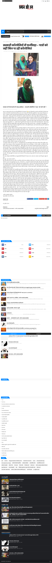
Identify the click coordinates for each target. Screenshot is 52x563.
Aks (2, 399)
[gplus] (49, 1)
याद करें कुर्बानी (4, 440)
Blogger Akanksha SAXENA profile (8, 404)
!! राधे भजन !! (9, 313)
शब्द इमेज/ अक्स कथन (5, 448)
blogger (39, 215)
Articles (3, 401)
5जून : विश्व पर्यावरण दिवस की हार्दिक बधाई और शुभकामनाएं (20, 507)
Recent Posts (13, 333)
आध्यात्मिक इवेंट (4, 418)
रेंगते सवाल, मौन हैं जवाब (27, 36)
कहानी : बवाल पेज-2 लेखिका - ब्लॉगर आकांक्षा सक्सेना (17, 297)
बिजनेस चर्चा (4, 431)
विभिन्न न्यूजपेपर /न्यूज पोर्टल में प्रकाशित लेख (9, 444)
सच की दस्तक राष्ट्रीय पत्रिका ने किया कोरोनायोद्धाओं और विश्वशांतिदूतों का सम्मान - (25, 525)
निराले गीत (3, 425)
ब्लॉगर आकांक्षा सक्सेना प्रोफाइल (7, 436)
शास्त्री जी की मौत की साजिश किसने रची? (17, 491)
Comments (38, 333)
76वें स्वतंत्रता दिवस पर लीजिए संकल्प (16, 479)
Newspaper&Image (5, 410)
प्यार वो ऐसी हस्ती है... (11, 323)
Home (4, 41)
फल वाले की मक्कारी (13, 348)
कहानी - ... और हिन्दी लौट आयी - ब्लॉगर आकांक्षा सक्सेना (18, 318)
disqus (43, 215)
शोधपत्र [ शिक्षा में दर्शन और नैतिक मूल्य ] (8, 450)
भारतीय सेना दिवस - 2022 (14, 485)
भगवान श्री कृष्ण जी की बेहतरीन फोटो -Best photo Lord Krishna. (19, 292)
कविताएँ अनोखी (20, 36)
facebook (48, 215)
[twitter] (44, 1)
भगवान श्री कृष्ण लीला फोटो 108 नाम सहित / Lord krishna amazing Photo (21, 328)
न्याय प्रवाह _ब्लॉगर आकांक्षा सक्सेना (16, 354)
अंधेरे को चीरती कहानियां (40, 36)
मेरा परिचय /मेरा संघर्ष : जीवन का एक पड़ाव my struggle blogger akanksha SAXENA (23, 287)
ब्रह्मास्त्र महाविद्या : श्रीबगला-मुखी (13, 308)
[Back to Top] (50, 561)
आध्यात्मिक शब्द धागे (5, 421)
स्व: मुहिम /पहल (17, 41)
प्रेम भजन (3, 427)
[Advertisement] (26, 20)
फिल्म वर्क (3, 429)
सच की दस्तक (4, 453)
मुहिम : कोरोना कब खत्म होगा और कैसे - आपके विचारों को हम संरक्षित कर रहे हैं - (24, 519)
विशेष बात (13, 41)
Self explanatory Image (6, 412)
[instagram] (47, 1)
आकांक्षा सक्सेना (4, 416)
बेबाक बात (3, 433)
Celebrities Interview (6, 406)
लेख (11, 41)
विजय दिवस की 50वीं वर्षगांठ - (15, 497)
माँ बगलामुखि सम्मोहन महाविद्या (13, 282)
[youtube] (45, 1)
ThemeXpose (8, 561)
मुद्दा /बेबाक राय (8, 41)
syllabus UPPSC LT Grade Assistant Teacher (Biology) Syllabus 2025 (23, 336)
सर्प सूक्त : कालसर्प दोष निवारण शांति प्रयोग (15, 302)
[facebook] (42, 1)
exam (3, 408)
